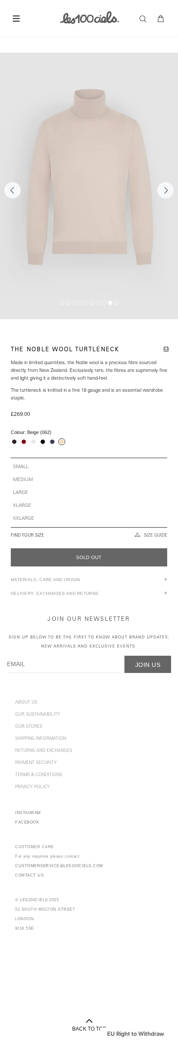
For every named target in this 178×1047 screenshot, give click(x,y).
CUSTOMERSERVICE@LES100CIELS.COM (59, 866)
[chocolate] (14, 442)
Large (20, 492)
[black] (43, 442)
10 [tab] (116, 303)
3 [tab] (74, 303)
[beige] (62, 442)
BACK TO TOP (89, 1029)
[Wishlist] (167, 350)
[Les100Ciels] (89, 17)
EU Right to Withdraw (135, 1033)
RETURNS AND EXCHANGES (43, 751)
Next (165, 190)
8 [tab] (104, 303)
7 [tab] (98, 303)
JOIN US (147, 664)
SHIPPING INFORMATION (40, 739)
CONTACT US (29, 875)
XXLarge (23, 518)
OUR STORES (28, 727)
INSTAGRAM (28, 813)
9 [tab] (110, 303)
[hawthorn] (24, 442)
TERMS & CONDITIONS (38, 775)
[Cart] (161, 19)
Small (21, 467)
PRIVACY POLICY (32, 787)
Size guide (155, 536)
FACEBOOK (27, 822)
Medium (23, 480)
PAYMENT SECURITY (36, 763)
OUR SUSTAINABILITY (37, 715)
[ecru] (33, 442)
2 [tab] (68, 303)
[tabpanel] (89, 186)
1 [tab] (62, 303)
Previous (12, 190)
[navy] (52, 442)
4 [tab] (80, 303)
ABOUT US (26, 703)
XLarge (22, 505)
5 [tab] (86, 303)
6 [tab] (92, 303)
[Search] (145, 19)
